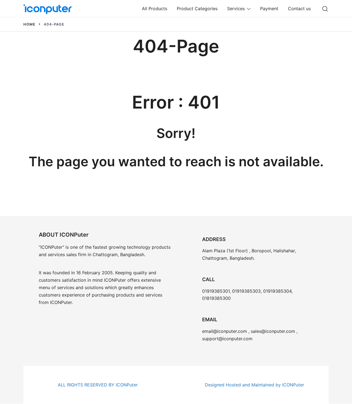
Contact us (299, 8)
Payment (269, 8)
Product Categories (197, 8)
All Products (154, 8)
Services (236, 8)
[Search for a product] (325, 8)
